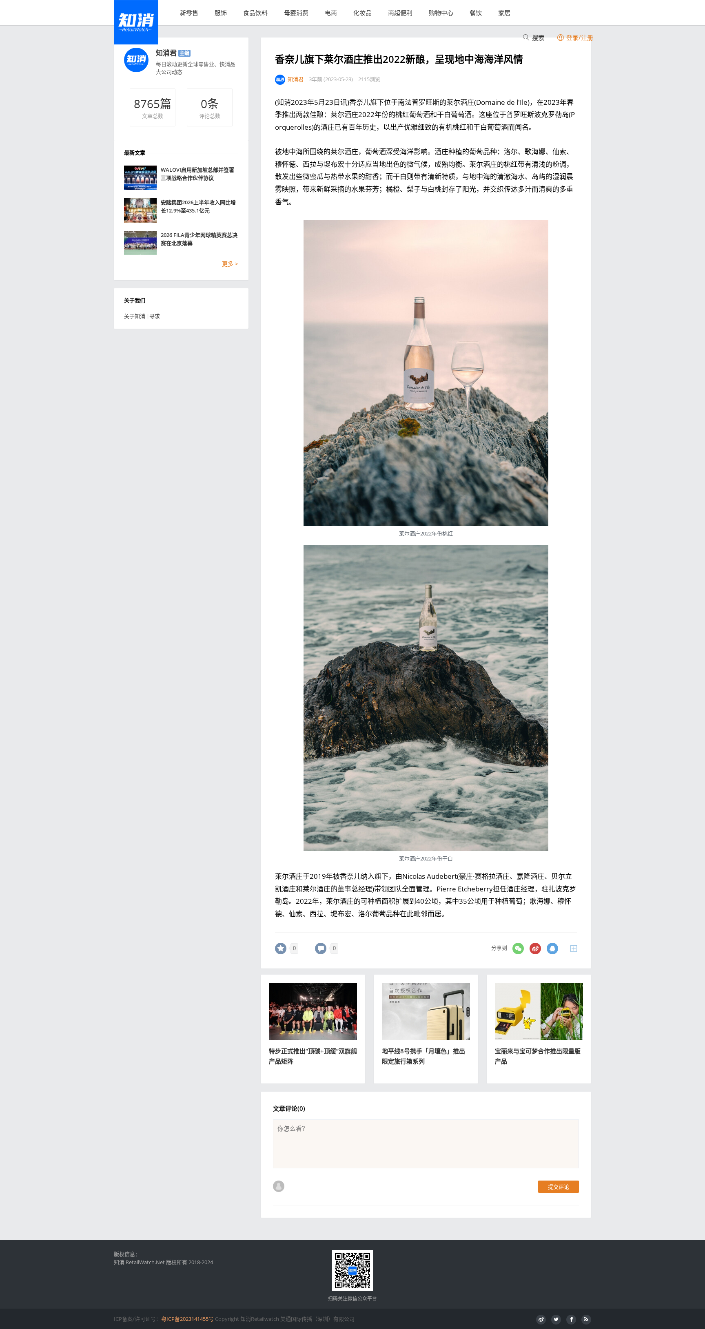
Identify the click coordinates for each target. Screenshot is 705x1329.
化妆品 (362, 13)
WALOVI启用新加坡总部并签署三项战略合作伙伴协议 (197, 173)
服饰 (221, 13)
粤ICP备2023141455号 (187, 1318)
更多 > (230, 264)
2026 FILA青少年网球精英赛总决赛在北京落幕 (199, 239)
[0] (280, 948)
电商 (331, 13)
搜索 (537, 37)
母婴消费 (296, 13)
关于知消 (134, 316)
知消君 (166, 52)
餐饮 (476, 13)
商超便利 (400, 13)
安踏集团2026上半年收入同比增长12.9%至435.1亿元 (198, 206)
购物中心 (441, 13)
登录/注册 (579, 37)
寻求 (154, 316)
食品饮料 (255, 13)
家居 (504, 13)
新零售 (189, 13)
